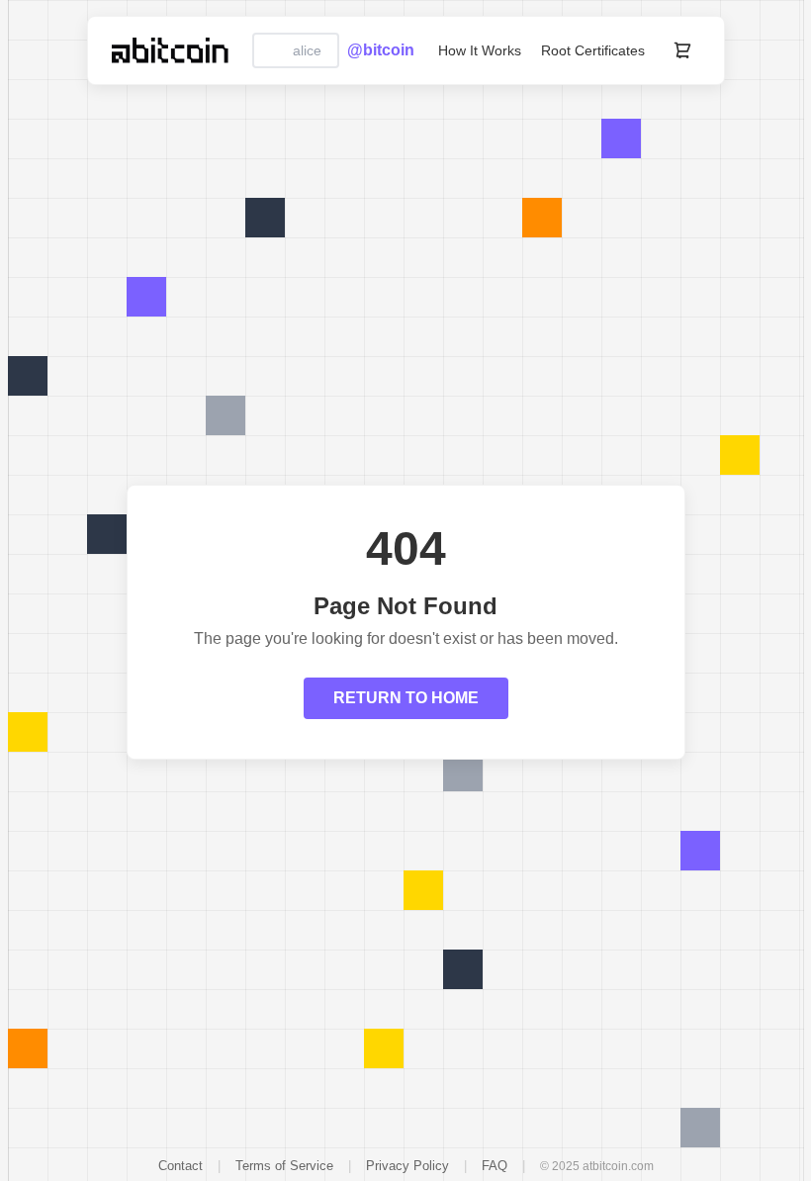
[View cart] (682, 50)
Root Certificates (593, 50)
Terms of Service (284, 1165)
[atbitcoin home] (170, 50)
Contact (180, 1165)
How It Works (479, 50)
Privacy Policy (407, 1165)
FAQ (494, 1165)
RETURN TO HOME (406, 697)
